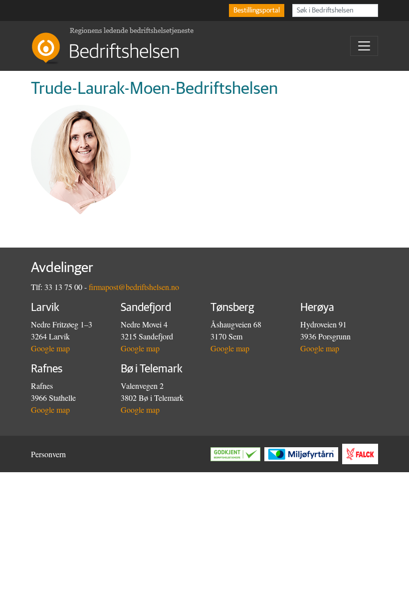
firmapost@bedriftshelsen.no (134, 287)
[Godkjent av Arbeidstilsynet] (237, 454)
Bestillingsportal (256, 10)
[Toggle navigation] (364, 46)
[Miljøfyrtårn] (303, 454)
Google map (50, 348)
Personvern (48, 454)
